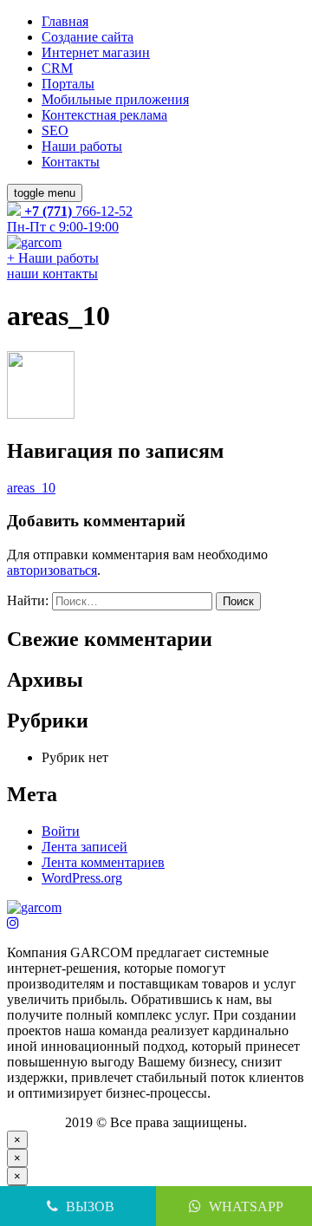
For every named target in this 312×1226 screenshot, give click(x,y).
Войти (61, 831)
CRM (57, 68)
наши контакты (52, 273)
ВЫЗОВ (90, 1206)
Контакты (71, 161)
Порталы (68, 83)
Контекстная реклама (104, 115)
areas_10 (31, 487)
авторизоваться (52, 570)
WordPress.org (82, 878)
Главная (65, 21)
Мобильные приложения (115, 99)
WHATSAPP (244, 1206)
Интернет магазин (96, 52)
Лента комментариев (103, 862)
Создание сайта (87, 36)
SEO (55, 130)
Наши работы (82, 146)
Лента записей (84, 846)
